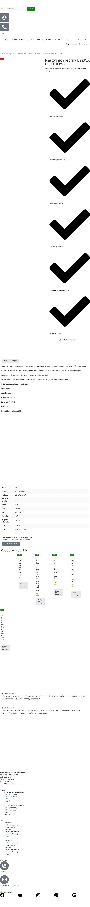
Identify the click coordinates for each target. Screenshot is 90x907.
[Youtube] (20, 895)
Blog (6, 799)
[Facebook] (2, 895)
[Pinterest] (56, 895)
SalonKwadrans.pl (6, 54)
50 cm (17, 521)
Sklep (15, 54)
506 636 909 (4, 872)
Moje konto (8, 823)
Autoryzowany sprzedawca (14, 792)
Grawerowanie (9, 827)
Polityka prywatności (11, 832)
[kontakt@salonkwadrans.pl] (4, 879)
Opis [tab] (5, 361)
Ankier (17, 526)
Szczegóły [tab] (13, 361)
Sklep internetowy (10, 796)
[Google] (74, 895)
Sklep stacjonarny (10, 794)
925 (16, 505)
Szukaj (31, 9)
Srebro (17, 500)
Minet (17, 487)
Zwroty (6, 836)
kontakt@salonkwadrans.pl (9, 886)
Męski (17, 495)
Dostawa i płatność (11, 825)
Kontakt (7, 801)
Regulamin (8, 829)
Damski (23, 495)
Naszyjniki (38, 54)
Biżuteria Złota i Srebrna (25, 54)
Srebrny (18, 508)
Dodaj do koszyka (23, 585)
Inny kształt (19, 512)
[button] (11, 544)
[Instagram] (38, 895)
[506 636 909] (4, 865)
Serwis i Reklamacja (11, 834)
